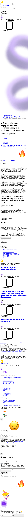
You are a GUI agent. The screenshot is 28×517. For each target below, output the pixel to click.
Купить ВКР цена (7, 256)
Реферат (5, 390)
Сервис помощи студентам (9, 379)
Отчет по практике (7, 394)
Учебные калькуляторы (8, 381)
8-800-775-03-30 (4, 363)
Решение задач (6, 392)
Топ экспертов (6, 404)
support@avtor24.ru (5, 367)
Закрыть (2, 473)
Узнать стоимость (4, 346)
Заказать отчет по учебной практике (11, 254)
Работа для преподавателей (9, 402)
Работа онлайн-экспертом (9, 400)
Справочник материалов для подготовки (12, 377)
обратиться (3, 246)
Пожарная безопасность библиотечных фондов (9, 268)
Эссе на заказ (6, 255)
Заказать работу (4, 5)
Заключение (5, 143)
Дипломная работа (7, 388)
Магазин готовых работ (8, 383)
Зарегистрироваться (17, 515)
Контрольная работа (7, 393)
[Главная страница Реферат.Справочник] (9, 2)
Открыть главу (4, 215)
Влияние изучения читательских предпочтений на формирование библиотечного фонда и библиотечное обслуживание (14, 294)
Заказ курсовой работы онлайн (10, 249)
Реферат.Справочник (7, 115)
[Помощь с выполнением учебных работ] (8, 160)
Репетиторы (5, 395)
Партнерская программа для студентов (11, 405)
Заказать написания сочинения (10, 257)
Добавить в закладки (5, 237)
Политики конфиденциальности (14, 351)
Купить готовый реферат (8, 252)
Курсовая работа (6, 389)
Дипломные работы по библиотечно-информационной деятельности (11, 117)
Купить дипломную (7, 250)
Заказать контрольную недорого (10, 253)
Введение (5, 138)
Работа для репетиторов (8, 401)
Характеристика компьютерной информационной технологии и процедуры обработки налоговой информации (14, 141)
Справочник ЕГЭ (7, 378)
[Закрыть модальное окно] (2, 419)
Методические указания (8, 382)
